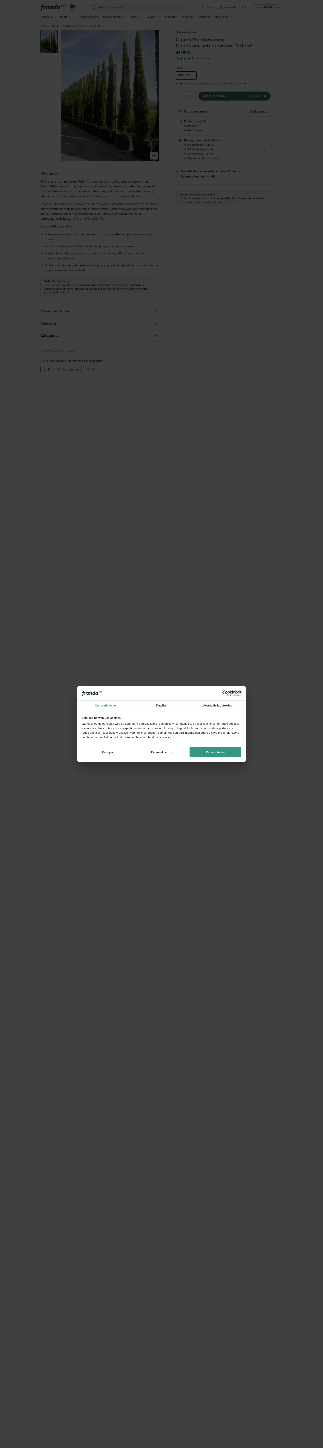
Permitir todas (215, 752)
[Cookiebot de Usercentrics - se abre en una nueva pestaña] (225, 693)
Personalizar (159, 752)
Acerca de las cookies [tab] (217, 705)
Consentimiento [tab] (105, 705)
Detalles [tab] (161, 705)
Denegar (107, 752)
